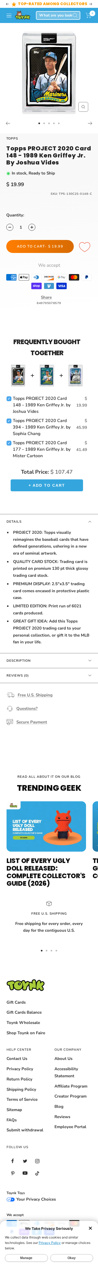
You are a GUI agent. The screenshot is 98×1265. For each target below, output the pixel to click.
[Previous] (7, 123)
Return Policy (19, 1079)
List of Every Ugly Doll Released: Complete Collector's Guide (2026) (46, 872)
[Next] (90, 123)
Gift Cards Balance (24, 1012)
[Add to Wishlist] (85, 247)
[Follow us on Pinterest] (13, 1173)
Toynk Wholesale (23, 1022)
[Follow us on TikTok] (37, 1173)
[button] (88, 15)
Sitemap (14, 1109)
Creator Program (70, 1096)
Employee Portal (70, 1126)
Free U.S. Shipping (35, 695)
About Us (63, 1058)
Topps (12, 138)
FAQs (12, 1120)
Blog (58, 1106)
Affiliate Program (70, 1086)
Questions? (27, 708)
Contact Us (17, 1058)
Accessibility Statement (66, 1072)
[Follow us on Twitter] (25, 1161)
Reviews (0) (18, 675)
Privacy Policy (20, 1069)
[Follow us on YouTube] (25, 1173)
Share (46, 297)
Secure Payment (31, 722)
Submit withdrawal (25, 1130)
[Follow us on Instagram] (37, 1161)
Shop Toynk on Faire (26, 1033)
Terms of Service (22, 1099)
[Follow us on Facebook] (13, 1161)
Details (14, 521)
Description (19, 660)
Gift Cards (16, 1002)
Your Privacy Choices (35, 1199)
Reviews (62, 1116)
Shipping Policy (21, 1089)
